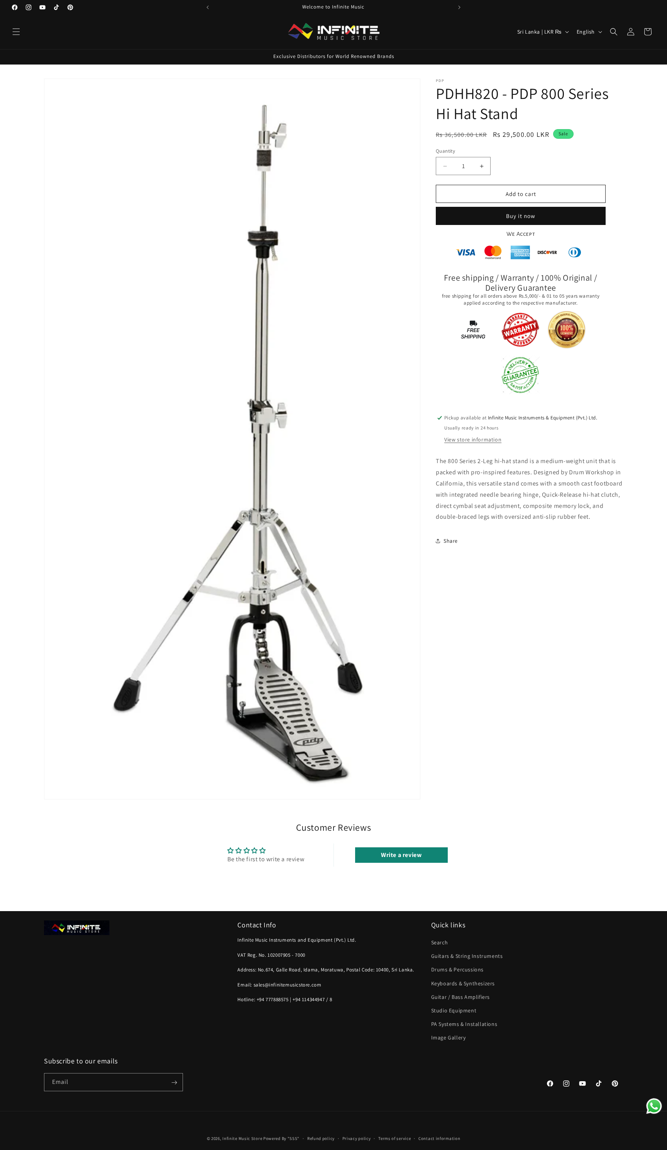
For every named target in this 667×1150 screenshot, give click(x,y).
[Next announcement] (459, 7)
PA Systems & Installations (464, 1024)
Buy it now (520, 216)
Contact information (439, 1138)
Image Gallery (448, 1037)
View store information (472, 439)
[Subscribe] (174, 1082)
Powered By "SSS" (281, 1138)
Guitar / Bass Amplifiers (460, 996)
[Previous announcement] (207, 7)
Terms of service (394, 1138)
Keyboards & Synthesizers (463, 983)
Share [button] (451, 540)
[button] (16, 31)
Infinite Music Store (242, 1138)
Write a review (401, 854)
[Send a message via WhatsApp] (654, 1106)
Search (439, 942)
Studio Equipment (454, 1010)
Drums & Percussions (457, 969)
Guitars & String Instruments (467, 956)
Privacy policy (356, 1138)
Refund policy (321, 1138)
